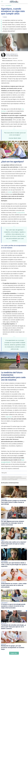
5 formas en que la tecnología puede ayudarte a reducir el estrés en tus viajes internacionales (13, 606)
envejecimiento (20, 212)
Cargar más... (14, 653)
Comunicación (4, 519)
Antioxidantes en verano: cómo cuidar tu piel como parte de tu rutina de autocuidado (14, 585)
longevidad (9, 416)
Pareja (2, 540)
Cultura (2, 5)
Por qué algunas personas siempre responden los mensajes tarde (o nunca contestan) (12, 523)
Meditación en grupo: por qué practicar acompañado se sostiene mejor (12, 647)
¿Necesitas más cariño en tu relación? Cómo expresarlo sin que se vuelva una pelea (13, 543)
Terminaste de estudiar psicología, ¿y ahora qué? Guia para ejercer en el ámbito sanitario (13, 626)
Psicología (3, 499)
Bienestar (3, 582)
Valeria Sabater (14, 55)
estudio (10, 192)
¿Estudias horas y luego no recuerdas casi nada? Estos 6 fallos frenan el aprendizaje (13, 502)
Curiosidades (8, 5)
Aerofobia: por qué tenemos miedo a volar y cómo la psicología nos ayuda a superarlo (14, 564)
